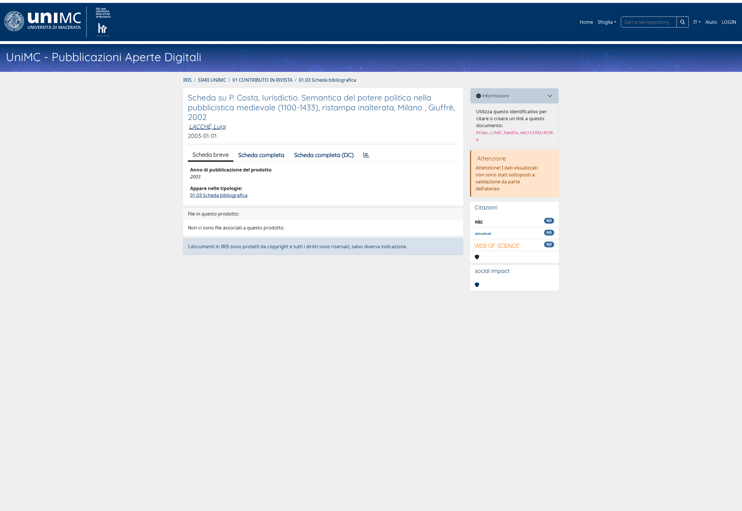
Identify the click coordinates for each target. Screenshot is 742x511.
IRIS (187, 80)
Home (586, 22)
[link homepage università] (103, 22)
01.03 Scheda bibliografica (327, 80)
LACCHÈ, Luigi (207, 126)
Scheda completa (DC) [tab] (324, 154)
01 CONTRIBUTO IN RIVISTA (262, 80)
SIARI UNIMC (212, 80)
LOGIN (729, 22)
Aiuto (711, 22)
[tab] (366, 155)
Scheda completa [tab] (261, 154)
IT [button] (695, 22)
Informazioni (495, 95)
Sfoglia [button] (605, 22)
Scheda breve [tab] (210, 154)
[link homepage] (45, 22)
